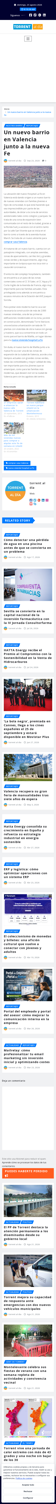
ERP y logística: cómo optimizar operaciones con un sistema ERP (25, 873)
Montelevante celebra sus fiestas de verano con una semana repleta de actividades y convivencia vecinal (25, 1374)
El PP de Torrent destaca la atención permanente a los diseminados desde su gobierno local (26, 1233)
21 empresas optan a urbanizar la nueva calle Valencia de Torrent (14, 406)
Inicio (6, 109)
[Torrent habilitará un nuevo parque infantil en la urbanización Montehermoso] (37, 395)
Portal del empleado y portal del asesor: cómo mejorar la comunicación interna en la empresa (27, 1017)
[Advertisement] (28, 71)
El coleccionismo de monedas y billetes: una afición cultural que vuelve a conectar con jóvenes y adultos (27, 944)
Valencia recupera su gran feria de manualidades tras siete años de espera (26, 795)
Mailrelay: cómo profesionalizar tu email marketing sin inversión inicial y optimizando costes (27, 1056)
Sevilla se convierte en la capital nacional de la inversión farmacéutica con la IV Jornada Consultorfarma (28, 617)
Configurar (28, 1498)
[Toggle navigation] (28, 38)
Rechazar (28, 1491)
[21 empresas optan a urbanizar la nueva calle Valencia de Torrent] (14, 395)
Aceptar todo (28, 1485)
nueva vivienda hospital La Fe (27, 340)
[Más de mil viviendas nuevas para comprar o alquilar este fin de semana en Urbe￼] (14, 428)
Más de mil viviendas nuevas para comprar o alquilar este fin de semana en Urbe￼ (13, 440)
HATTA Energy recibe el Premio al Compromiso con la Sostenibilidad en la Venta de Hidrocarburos (28, 656)
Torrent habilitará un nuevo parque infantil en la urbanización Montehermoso (35, 408)
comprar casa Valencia (15, 241)
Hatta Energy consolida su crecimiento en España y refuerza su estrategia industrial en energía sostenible (25, 834)
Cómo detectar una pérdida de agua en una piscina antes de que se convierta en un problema (27, 545)
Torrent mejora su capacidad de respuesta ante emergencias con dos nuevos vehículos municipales (27, 1303)
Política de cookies (24, 1478)
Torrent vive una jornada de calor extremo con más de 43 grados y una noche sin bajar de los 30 (28, 1454)
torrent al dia (15, 160)
